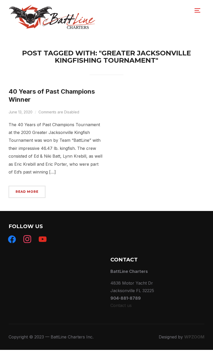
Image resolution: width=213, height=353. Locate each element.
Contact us (121, 305)
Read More (27, 192)
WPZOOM (194, 336)
